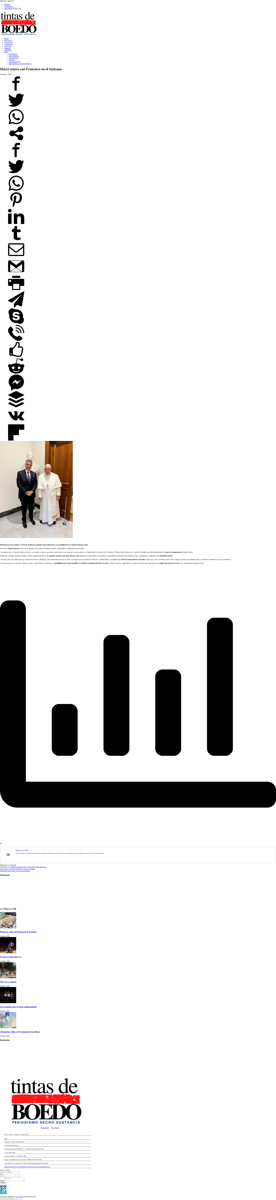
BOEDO (7, 5)
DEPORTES (13, 54)
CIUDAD (7, 46)
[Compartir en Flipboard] (16, 440)
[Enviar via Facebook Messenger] (16, 390)
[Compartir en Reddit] (16, 373)
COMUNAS (8, 44)
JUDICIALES (14, 58)
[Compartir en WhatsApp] (16, 124)
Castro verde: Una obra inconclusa (15, 871)
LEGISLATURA (15, 62)
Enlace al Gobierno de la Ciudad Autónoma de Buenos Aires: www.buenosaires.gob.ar (27, 1167)
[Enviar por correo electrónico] (16, 257)
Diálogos (7, 48)
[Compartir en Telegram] (16, 307)
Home (6, 38)
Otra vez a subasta (8, 982)
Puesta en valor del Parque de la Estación (18, 932)
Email (1, 1174)
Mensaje (2, 1180)
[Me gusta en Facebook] (16, 357)
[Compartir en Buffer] (16, 407)
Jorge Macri (31, 867)
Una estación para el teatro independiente (18, 1007)
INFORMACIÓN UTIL (12, 8)
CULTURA (8, 42)
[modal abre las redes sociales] (16, 141)
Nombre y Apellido (5, 1170)
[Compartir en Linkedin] (16, 224)
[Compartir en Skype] (16, 324)
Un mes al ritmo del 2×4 (10, 957)
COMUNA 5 (8, 6)
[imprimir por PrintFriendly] (16, 290)
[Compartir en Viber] (16, 340)
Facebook (55, 1128)
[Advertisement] (16, 891)
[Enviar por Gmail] (16, 274)
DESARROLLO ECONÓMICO (20, 64)
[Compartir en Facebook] (16, 91)
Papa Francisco (41, 867)
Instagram (45, 1128)
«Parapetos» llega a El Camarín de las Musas (20, 1032)
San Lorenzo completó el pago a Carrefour (17, 869)
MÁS (6, 52)
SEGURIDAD (14, 56)
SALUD (12, 60)
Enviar (3, 1182)
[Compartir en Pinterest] (16, 207)
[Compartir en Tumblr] (16, 240)
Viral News (20, 1197)
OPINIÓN (8, 50)
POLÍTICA (8, 40)
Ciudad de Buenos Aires (18, 867)
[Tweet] (16, 108)
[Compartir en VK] (16, 423)
